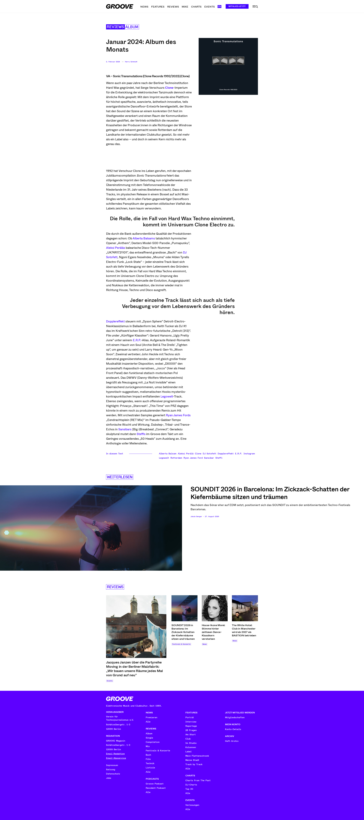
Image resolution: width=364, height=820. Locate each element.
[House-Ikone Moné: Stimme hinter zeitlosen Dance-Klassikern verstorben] (215, 608)
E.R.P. (137, 340)
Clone (198, 453)
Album (131, 27)
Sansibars (124, 429)
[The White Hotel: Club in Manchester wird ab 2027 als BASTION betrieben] (245, 608)
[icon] (255, 6)
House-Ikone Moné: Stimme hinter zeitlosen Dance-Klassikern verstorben (213, 632)
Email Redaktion (115, 753)
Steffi (218, 457)
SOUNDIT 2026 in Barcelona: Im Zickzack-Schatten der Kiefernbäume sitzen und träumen (270, 493)
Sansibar (209, 457)
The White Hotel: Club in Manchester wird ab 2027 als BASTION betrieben (244, 630)
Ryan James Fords (178, 415)
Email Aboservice (116, 758)
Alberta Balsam (167, 453)
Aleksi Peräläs (115, 248)
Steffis (141, 434)
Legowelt (167, 396)
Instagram (249, 453)
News (204, 644)
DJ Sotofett (209, 453)
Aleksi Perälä (186, 453)
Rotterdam (176, 457)
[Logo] (119, 6)
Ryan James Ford (193, 457)
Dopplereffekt (115, 321)
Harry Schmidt (131, 62)
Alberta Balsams (144, 238)
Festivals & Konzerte (181, 644)
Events (110, 681)
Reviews (115, 26)
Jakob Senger (196, 516)
